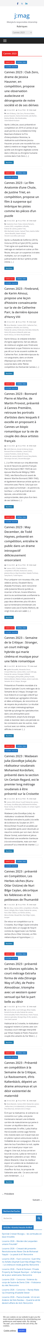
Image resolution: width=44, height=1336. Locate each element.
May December (21, 573)
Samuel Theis (24, 231)
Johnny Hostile (29, 677)
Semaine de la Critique (12, 681)
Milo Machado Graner (11, 231)
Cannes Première (10, 454)
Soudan (24, 807)
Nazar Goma (8, 807)
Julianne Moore (9, 573)
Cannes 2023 (9, 62)
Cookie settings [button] (10, 1331)
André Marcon (11, 449)
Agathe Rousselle (12, 669)
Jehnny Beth (20, 677)
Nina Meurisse (9, 1109)
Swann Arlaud (20, 233)
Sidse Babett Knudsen (11, 120)
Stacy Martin (32, 456)
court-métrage (31, 672)
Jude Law (27, 332)
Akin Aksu (9, 908)
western (34, 1017)
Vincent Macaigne (24, 459)
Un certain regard (33, 807)
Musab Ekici (18, 915)
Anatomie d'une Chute (14, 224)
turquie (6, 917)
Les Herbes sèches (23, 913)
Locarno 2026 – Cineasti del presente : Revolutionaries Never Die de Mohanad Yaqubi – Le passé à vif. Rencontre (20, 1251)
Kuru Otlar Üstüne (10, 913)
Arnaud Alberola (10, 672)
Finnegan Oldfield (23, 674)
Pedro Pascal (33, 1015)
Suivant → (37, 1199)
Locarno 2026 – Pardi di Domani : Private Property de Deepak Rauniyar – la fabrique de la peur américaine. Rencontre (21, 1272)
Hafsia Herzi (9, 1106)
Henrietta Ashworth (31, 330)
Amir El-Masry (11, 113)
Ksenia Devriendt (22, 116)
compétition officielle (21, 226)
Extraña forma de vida (12, 1012)
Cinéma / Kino (21, 62)
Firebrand (20, 330)
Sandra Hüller (34, 231)
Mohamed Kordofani (29, 804)
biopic (31, 449)
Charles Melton (21, 568)
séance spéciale (32, 679)
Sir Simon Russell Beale (22, 335)
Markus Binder (9, 118)
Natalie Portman (32, 573)
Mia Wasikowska (20, 118)
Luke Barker (32, 116)
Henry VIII (7, 332)
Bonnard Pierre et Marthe (13, 451)
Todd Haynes (17, 575)
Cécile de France (22, 454)
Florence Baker (29, 113)
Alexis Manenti (11, 1104)
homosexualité (9, 1015)
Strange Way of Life (24, 1017)
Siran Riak (17, 807)
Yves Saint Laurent (10, 1019)
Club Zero (19, 113)
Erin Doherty (24, 328)
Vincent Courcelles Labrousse (14, 236)
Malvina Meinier (9, 679)
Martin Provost (22, 456)
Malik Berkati (22, 666)
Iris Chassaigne (9, 677)
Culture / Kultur (11, 67)
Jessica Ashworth (17, 332)
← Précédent (8, 1193)
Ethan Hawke (31, 1010)
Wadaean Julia (10, 809)
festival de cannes (10, 229)
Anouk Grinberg (22, 449)
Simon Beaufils (10, 233)
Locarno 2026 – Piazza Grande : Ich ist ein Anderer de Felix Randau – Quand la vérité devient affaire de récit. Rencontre (21, 1300)
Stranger (24, 681)
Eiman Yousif (20, 802)
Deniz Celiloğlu (9, 910)
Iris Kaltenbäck (19, 1106)
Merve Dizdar (9, 915)
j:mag (22, 15)
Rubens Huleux (21, 679)
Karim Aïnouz (9, 335)
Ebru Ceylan (19, 910)
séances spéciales (10, 1017)
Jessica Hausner (9, 116)
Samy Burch (8, 575)
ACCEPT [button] (22, 1330)
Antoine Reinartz (28, 224)
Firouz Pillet (22, 110)
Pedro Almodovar (21, 1015)
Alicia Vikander (11, 325)
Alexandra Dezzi (24, 669)
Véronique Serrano (10, 459)
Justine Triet (21, 229)
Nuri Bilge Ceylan (29, 915)
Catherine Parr (32, 325)
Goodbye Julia (17, 804)
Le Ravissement (30, 1106)
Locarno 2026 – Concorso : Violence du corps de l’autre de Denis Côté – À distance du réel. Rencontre (21, 1282)
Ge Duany (7, 804)
